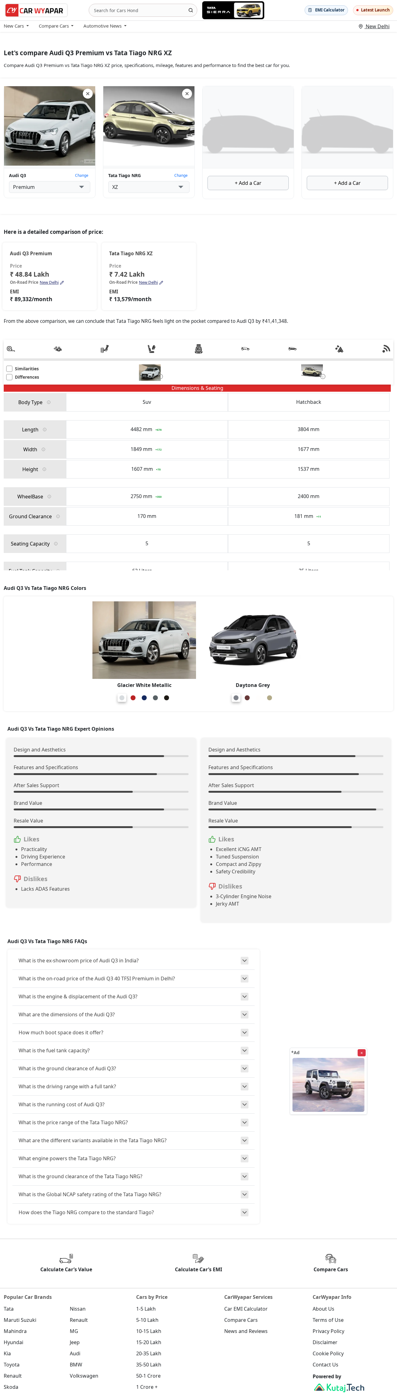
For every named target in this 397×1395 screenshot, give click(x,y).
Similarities (27, 369)
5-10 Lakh (147, 1320)
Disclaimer (325, 1342)
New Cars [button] (14, 26)
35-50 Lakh (148, 1364)
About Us (323, 1308)
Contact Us (325, 1364)
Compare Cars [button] (54, 26)
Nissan (78, 1308)
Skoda (11, 1387)
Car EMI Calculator (246, 1308)
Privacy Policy (328, 1331)
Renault (79, 1320)
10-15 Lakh (148, 1331)
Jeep (75, 1342)
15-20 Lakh (148, 1342)
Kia (7, 1353)
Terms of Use (328, 1320)
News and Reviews (246, 1331)
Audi (75, 1353)
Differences (27, 377)
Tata (9, 1308)
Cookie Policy (328, 1353)
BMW (76, 1364)
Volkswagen (84, 1375)
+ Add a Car (248, 183)
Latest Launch (375, 10)
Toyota (12, 1364)
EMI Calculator (330, 10)
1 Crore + (147, 1387)
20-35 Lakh (148, 1353)
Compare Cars (241, 1320)
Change (81, 175)
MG (74, 1331)
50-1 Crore (148, 1375)
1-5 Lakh (146, 1308)
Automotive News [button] (102, 26)
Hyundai (13, 1342)
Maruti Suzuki (20, 1320)
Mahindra (15, 1331)
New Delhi (377, 26)
